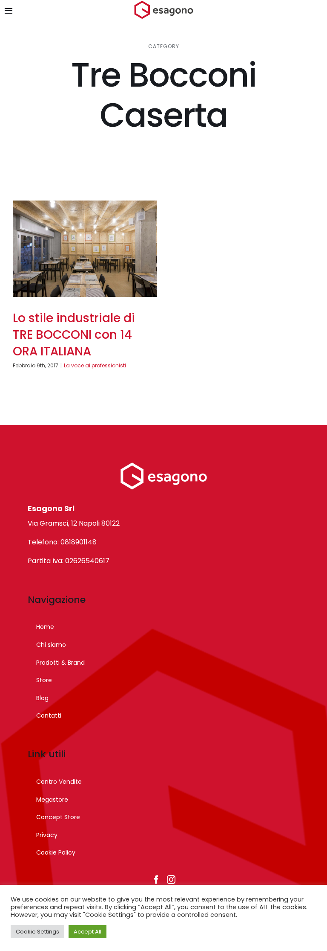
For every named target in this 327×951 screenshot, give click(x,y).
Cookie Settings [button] (37, 932)
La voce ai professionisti (95, 365)
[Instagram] (171, 879)
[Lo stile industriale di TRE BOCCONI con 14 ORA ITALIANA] (85, 249)
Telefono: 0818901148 (62, 542)
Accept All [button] (87, 932)
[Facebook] (156, 879)
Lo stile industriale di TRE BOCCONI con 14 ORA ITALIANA (74, 335)
